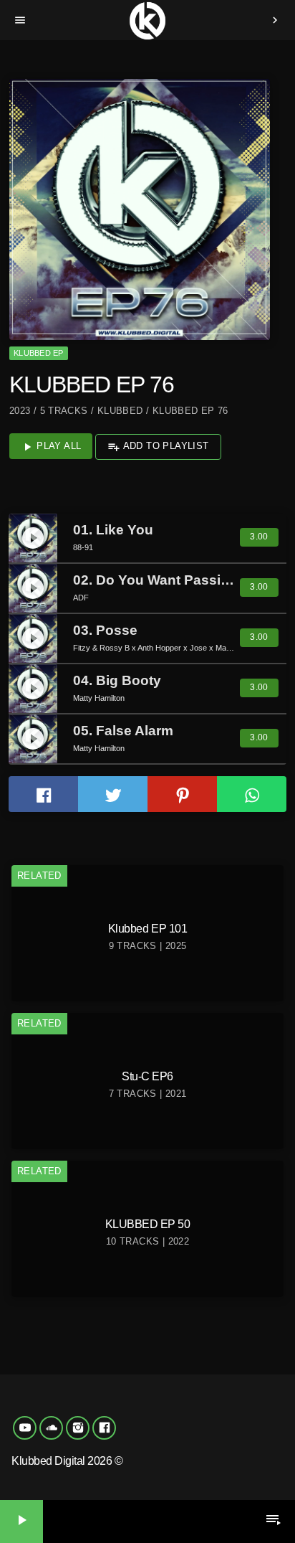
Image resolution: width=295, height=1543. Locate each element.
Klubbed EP (38, 353)
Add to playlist (157, 446)
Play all (51, 446)
